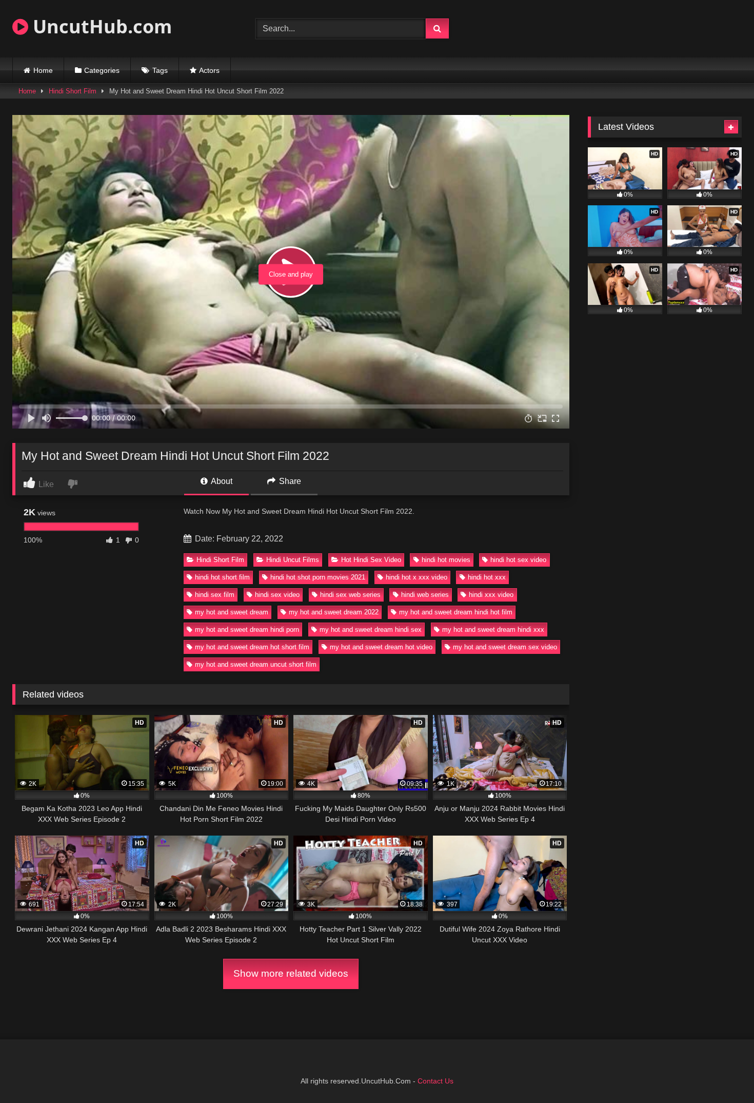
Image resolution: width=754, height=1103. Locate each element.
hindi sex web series (350, 594)
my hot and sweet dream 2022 (334, 612)
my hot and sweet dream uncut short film (255, 664)
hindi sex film (214, 594)
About (220, 481)
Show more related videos (290, 973)
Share (289, 481)
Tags (160, 70)
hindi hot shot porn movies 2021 (317, 577)
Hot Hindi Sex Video (371, 560)
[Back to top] (722, 1072)
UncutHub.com (100, 26)
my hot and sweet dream (231, 612)
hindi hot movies (446, 560)
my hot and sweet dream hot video (381, 647)
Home (43, 70)
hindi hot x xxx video (416, 577)
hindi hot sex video (518, 560)
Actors (209, 70)
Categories (102, 70)
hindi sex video (277, 594)
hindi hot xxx (487, 577)
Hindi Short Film (72, 91)
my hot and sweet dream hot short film (252, 647)
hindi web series (425, 594)
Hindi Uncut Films (292, 560)
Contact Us (435, 1081)
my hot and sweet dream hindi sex (371, 629)
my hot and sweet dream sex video (505, 647)
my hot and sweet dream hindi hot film (455, 612)
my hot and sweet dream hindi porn (247, 629)
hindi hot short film (222, 577)
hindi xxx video (491, 594)
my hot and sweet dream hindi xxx (493, 629)
